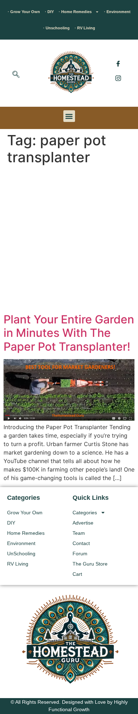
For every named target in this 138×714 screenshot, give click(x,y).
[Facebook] (118, 63)
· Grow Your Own (24, 12)
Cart (77, 574)
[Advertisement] (69, 240)
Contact (81, 543)
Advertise (83, 523)
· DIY (49, 12)
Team (79, 533)
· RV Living (85, 28)
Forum (80, 553)
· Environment (117, 12)
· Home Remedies (75, 12)
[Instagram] (118, 77)
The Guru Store (90, 564)
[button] (16, 75)
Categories (85, 512)
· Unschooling (56, 28)
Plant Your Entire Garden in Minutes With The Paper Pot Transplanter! (69, 332)
